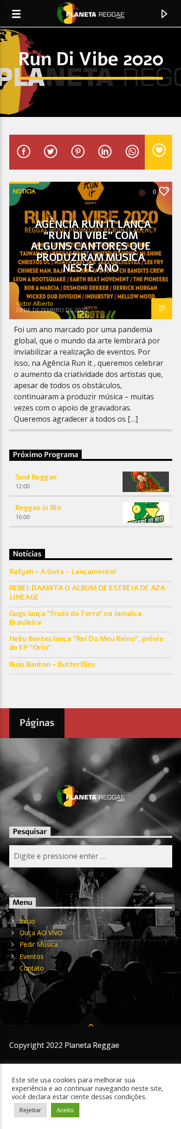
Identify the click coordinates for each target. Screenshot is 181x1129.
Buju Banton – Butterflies (52, 664)
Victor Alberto (34, 303)
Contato (31, 968)
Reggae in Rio (38, 508)
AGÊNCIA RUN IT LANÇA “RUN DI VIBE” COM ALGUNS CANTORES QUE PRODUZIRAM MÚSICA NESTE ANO (91, 246)
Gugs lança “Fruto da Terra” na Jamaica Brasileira (75, 618)
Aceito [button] (65, 1110)
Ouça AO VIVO (41, 932)
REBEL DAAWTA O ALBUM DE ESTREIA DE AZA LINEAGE (87, 593)
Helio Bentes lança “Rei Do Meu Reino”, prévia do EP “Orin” (86, 643)
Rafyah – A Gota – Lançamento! (62, 572)
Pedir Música (38, 944)
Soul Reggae (36, 477)
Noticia (24, 191)
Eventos (31, 956)
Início (27, 921)
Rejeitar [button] (30, 1110)
